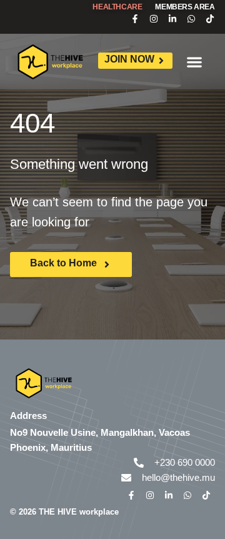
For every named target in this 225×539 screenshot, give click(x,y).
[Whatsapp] (191, 19)
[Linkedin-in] (172, 19)
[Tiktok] (210, 19)
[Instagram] (153, 19)
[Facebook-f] (135, 19)
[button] (194, 61)
